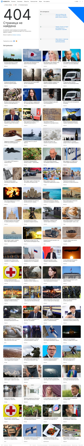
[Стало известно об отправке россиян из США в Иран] (71, 255)
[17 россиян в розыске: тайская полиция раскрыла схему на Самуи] (32, 335)
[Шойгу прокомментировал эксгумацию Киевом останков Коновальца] (52, 157)
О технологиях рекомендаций (42, 445)
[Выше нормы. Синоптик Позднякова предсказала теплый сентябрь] (52, 176)
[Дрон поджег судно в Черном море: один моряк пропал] (12, 236)
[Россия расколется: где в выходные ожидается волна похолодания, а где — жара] (32, 216)
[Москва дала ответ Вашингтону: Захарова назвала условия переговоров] (52, 58)
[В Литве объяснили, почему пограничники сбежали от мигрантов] (12, 58)
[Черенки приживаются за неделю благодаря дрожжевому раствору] (32, 414)
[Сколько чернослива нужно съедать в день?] (71, 236)
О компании (6, 445)
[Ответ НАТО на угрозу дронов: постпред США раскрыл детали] (71, 374)
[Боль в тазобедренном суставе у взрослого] (32, 374)
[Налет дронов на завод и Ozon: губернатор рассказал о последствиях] (32, 117)
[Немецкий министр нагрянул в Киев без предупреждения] (52, 354)
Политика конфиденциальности (54, 445)
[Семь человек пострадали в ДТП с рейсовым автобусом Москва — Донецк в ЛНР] (32, 295)
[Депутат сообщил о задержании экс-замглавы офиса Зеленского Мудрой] (32, 97)
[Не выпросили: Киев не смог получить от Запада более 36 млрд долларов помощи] (12, 255)
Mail (2, 445)
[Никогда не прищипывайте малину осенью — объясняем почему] (32, 157)
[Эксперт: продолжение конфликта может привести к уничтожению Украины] (32, 275)
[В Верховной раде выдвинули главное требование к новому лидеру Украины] (71, 117)
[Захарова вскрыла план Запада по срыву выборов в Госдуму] (12, 216)
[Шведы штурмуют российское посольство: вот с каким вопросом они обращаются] (32, 196)
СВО (16, 4)
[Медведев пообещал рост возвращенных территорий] (71, 414)
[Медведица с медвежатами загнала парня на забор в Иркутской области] (52, 216)
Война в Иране (8, 4)
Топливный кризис (23, 4)
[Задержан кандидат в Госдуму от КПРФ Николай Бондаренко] (12, 137)
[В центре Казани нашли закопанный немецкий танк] (12, 176)
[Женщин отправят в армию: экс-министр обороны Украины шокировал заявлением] (52, 78)
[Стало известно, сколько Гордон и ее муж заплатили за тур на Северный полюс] (52, 394)
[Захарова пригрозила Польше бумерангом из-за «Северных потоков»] (32, 255)
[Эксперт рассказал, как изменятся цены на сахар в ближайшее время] (52, 137)
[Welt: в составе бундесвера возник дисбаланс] (71, 295)
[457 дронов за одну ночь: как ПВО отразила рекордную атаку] (32, 236)
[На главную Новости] (6, 1)
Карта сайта (81, 445)
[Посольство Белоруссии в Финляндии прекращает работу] (52, 335)
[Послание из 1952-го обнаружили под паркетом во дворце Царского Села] (52, 117)
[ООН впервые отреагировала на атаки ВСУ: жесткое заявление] (71, 58)
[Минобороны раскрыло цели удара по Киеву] (71, 275)
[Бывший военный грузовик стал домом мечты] (52, 236)
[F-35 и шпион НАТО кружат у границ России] (12, 157)
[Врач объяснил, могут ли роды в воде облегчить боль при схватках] (12, 335)
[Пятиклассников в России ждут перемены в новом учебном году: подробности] (71, 315)
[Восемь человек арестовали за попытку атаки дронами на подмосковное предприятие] (12, 97)
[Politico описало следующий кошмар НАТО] (71, 394)
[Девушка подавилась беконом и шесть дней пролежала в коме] (32, 394)
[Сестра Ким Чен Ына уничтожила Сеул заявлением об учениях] (52, 275)
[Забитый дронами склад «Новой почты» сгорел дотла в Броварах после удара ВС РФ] (52, 295)
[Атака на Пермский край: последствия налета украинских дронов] (12, 275)
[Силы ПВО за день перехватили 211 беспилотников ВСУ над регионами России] (32, 354)
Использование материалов (66, 445)
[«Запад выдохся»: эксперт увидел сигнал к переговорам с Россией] (71, 137)
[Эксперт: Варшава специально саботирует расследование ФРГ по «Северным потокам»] (52, 374)
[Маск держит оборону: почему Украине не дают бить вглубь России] (12, 117)
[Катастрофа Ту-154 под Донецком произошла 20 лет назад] (12, 315)
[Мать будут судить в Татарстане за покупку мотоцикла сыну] (32, 176)
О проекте (34, 445)
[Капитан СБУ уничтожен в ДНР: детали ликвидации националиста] (32, 78)
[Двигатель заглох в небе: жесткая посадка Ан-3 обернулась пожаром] (71, 354)
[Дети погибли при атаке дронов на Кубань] (71, 97)
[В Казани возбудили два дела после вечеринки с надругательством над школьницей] (52, 97)
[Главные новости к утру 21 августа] (32, 137)
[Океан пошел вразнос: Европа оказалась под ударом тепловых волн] (52, 196)
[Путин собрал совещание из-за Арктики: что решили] (32, 315)
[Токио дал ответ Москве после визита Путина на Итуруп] (32, 58)
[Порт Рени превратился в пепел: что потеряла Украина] (12, 196)
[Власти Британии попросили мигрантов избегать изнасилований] (71, 196)
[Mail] (2, 1)
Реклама (10, 445)
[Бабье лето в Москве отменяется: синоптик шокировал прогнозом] (12, 394)
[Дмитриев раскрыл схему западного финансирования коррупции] (52, 255)
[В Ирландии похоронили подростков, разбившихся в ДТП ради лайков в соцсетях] (71, 433)
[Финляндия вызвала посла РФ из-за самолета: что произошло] (32, 433)
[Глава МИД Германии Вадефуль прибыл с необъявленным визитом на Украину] (52, 315)
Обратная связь (74, 445)
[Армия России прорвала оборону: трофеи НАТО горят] (71, 335)
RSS (30, 445)
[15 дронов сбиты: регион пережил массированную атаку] (71, 78)
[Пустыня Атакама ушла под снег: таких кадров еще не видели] (12, 354)
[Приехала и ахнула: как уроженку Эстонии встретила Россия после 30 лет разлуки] (71, 176)
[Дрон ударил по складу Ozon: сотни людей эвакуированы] (71, 157)
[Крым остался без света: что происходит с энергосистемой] (12, 374)
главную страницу (16, 34)
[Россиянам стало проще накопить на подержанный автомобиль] (12, 433)
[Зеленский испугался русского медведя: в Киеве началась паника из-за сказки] (12, 295)
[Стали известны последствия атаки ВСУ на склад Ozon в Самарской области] (52, 414)
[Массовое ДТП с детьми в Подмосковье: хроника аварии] (12, 414)
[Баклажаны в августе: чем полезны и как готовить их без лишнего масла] (52, 433)
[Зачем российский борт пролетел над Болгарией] (12, 78)
